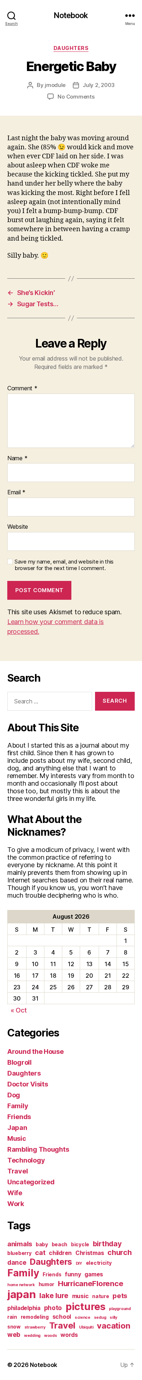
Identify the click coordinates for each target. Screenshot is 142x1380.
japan (21, 1294)
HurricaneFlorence (90, 1283)
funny (73, 1274)
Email (16, 492)
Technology (26, 1160)
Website (17, 527)
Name (17, 458)
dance (17, 1262)
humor (47, 1284)
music (80, 1296)
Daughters (71, 48)
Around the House (35, 1051)
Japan (17, 1127)
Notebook (71, 15)
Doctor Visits (27, 1084)
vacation (113, 1325)
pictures (86, 1307)
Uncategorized (31, 1182)
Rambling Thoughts (38, 1149)
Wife (14, 1193)
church (119, 1252)
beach (60, 1244)
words (69, 1334)
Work (15, 1204)
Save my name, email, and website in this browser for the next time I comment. (64, 565)
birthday (107, 1243)
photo (53, 1308)
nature (100, 1296)
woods (50, 1335)
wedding (32, 1335)
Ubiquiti (86, 1327)
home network (21, 1285)
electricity (99, 1263)
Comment (22, 388)
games (93, 1274)
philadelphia (23, 1308)
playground (119, 1308)
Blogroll (19, 1062)
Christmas (89, 1253)
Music (16, 1138)
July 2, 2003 (99, 85)
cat (40, 1252)
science (82, 1317)
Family (17, 1106)
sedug (100, 1317)
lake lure (53, 1295)
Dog (13, 1095)
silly (113, 1317)
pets (120, 1296)
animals (19, 1244)
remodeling (35, 1317)
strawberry (35, 1327)
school (61, 1316)
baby (42, 1244)
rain (12, 1317)
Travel (17, 1171)
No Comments (76, 96)
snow (14, 1327)
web (13, 1334)
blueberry (19, 1253)
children (60, 1253)
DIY (79, 1263)
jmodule (55, 85)
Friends (19, 1117)
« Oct (19, 1010)
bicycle (80, 1244)
